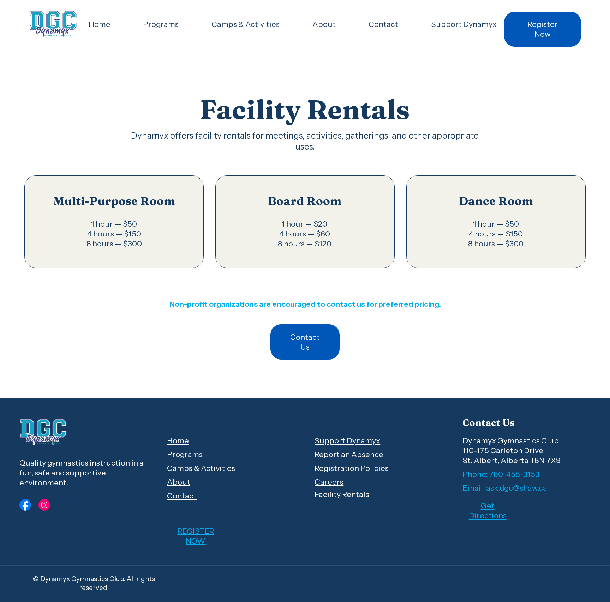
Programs (185, 454)
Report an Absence (349, 454)
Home (178, 440)
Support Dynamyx (347, 440)
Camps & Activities (201, 468)
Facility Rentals (342, 494)
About (178, 481)
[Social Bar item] (25, 505)
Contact (182, 495)
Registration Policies (352, 468)
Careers (329, 481)
